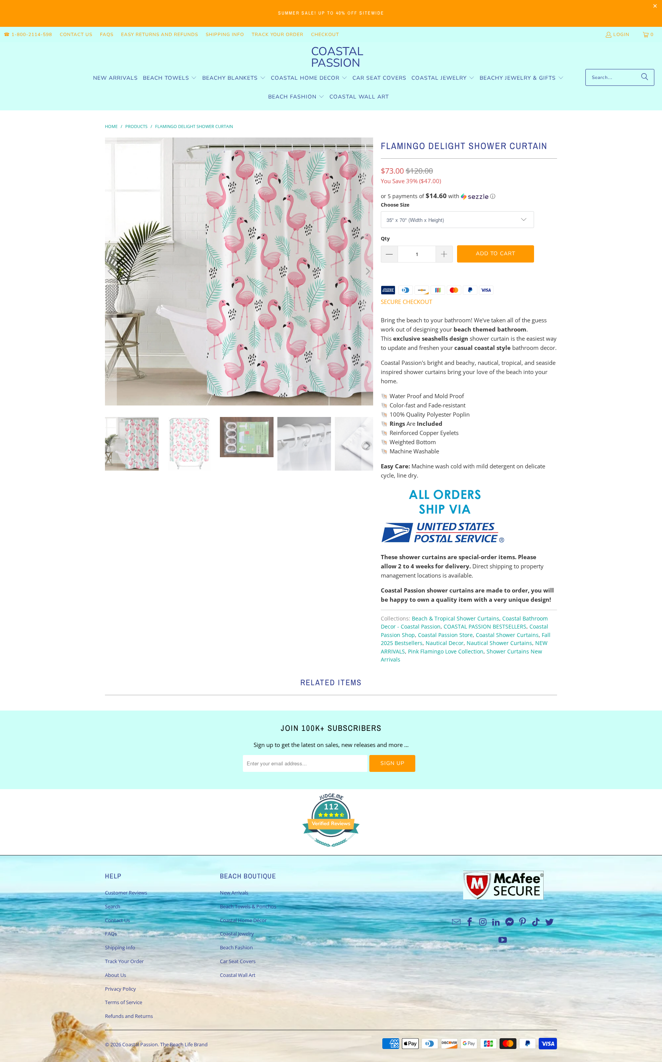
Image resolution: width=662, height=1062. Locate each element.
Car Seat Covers (238, 961)
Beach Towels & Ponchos (248, 906)
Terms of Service (123, 1002)
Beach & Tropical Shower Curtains (455, 618)
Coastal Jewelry (237, 933)
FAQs (106, 34)
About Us (115, 975)
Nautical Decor (445, 643)
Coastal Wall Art (238, 975)
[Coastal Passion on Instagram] (483, 922)
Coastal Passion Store (445, 635)
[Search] (644, 77)
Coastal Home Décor (243, 920)
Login (621, 34)
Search (112, 906)
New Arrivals (234, 892)
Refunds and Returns (129, 1016)
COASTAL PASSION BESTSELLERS (485, 626)
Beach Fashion (236, 947)
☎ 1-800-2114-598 (28, 34)
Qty (385, 238)
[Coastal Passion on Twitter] (549, 922)
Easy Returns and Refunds (159, 34)
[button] (170, 78)
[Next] (367, 271)
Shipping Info (225, 34)
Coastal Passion (140, 1044)
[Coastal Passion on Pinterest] (523, 922)
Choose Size (395, 204)
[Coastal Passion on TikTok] (536, 922)
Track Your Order (277, 34)
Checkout (325, 34)
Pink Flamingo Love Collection (445, 651)
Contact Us (76, 34)
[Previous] (111, 271)
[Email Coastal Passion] (456, 922)
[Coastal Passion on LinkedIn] (496, 922)
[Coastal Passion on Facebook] (469, 922)
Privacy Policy (120, 988)
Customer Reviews (126, 892)
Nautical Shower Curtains (499, 643)
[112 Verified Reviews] (331, 850)
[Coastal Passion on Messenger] (510, 922)
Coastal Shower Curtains (507, 635)
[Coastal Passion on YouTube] (503, 940)
